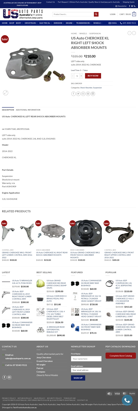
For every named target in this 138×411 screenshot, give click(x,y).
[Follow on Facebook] (129, 6)
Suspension (95, 33)
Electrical (44, 23)
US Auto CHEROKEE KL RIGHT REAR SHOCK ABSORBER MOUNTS (52, 253)
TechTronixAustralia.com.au (25, 407)
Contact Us (50, 2)
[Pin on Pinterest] (88, 94)
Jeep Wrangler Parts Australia (93, 404)
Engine (69, 23)
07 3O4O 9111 (20, 365)
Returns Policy (25, 398)
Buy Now (93, 75)
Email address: (77, 366)
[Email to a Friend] (83, 94)
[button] (121, 6)
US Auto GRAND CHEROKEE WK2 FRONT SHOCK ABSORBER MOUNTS (85, 254)
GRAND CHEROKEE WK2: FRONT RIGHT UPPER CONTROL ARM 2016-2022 (119, 254)
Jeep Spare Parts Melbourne (119, 404)
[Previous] (2, 241)
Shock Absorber (86, 88)
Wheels (97, 23)
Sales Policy (39, 398)
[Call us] (134, 6)
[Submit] (96, 14)
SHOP (11, 23)
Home (4, 23)
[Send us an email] (132, 6)
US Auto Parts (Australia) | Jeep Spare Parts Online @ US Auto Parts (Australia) (39, 400)
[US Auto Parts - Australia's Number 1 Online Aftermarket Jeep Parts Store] (25, 14)
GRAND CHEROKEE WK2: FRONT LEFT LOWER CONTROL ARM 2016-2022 (17, 254)
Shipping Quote (128, 2)
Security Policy (54, 398)
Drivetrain (30, 23)
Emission (58, 23)
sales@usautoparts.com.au (18, 358)
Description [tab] (8, 110)
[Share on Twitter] (78, 94)
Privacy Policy (9, 398)
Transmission (83, 23)
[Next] (136, 241)
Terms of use (70, 398)
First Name (75, 354)
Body (18, 23)
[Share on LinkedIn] (93, 94)
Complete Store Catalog (121, 355)
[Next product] (129, 33)
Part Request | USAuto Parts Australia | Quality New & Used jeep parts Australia (89, 2)
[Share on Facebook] (73, 94)
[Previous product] (134, 33)
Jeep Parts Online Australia (68, 404)
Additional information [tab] (28, 110)
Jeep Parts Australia (47, 404)
